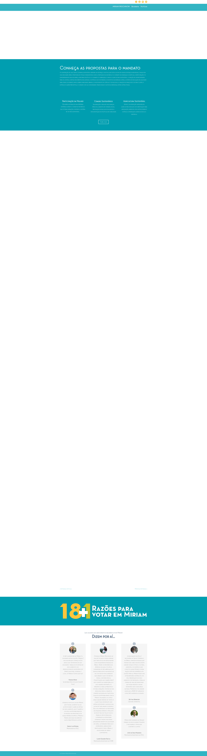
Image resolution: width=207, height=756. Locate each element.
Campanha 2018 (88, 197)
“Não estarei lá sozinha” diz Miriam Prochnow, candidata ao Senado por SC (87, 571)
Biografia (135, 6)
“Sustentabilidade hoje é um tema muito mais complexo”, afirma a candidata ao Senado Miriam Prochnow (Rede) (99, 271)
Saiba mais (103, 122)
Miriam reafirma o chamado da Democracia (76, 421)
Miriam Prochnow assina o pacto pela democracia (78, 347)
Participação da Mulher (72, 101)
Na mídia (95, 274)
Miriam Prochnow (69, 197)
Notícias (144, 6)
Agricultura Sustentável (134, 101)
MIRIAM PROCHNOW (121, 6)
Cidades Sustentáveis (103, 101)
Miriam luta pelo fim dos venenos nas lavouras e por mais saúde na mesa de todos (89, 195)
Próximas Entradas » (141, 589)
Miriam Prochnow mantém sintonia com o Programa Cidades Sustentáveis (86, 498)
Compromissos (97, 197)
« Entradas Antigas (66, 589)
